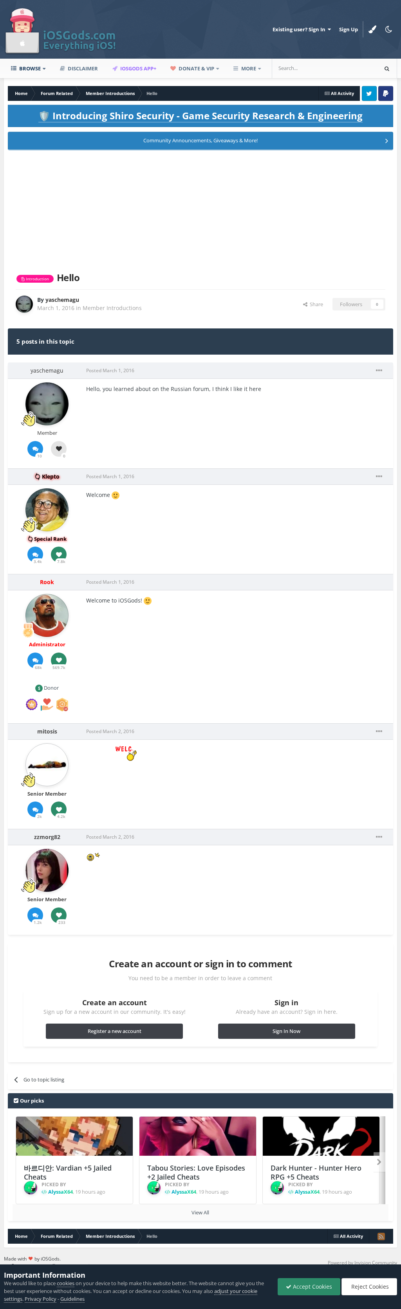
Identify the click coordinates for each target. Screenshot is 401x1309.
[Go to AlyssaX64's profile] (30, 1187)
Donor (51, 687)
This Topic (356, 68)
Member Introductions (112, 308)
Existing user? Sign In (300, 29)
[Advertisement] (200, 209)
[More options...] (379, 370)
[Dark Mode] (389, 29)
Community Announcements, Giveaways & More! (200, 140)
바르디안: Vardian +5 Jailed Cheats (68, 1172)
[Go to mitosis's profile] (47, 764)
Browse (29, 68)
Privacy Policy (40, 1298)
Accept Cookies (311, 1286)
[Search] (387, 68)
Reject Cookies (369, 1286)
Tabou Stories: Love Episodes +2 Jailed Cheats (196, 1172)
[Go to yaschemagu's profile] (24, 304)
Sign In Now (286, 1031)
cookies (65, 1283)
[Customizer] (372, 29)
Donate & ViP (195, 68)
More (248, 68)
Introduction (37, 279)
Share (315, 304)
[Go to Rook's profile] (47, 615)
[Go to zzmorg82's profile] (47, 870)
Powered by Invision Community (362, 1262)
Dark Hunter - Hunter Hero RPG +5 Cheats (316, 1172)
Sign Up (348, 29)
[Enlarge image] (115, 494)
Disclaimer (82, 68)
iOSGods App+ (137, 68)
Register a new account (114, 1031)
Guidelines (72, 1298)
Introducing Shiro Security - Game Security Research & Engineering (200, 115)
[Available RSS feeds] (381, 1236)
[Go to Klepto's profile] (47, 509)
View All (200, 1212)
